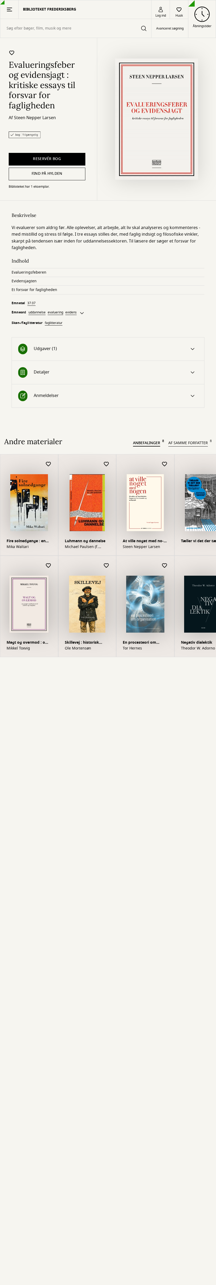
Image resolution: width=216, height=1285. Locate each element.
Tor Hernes (132, 648)
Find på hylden (47, 173)
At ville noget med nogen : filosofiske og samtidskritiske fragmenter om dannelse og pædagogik (145, 541)
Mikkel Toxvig (18, 648)
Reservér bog (47, 159)
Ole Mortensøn (78, 648)
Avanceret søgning (170, 28)
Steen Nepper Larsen (35, 118)
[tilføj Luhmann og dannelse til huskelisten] (106, 464)
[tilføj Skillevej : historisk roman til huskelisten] (106, 565)
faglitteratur (53, 323)
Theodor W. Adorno (198, 648)
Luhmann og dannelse (85, 541)
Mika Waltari (18, 547)
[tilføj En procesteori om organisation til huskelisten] (164, 565)
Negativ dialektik (196, 642)
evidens (71, 312)
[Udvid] (82, 313)
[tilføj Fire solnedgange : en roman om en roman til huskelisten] (48, 464)
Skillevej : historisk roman (82, 643)
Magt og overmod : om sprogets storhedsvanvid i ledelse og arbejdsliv (28, 643)
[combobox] (75, 28)
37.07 (31, 303)
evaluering (55, 312)
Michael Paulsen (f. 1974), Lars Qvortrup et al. (85, 547)
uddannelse (37, 312)
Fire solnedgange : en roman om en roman (26, 541)
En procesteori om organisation (139, 643)
